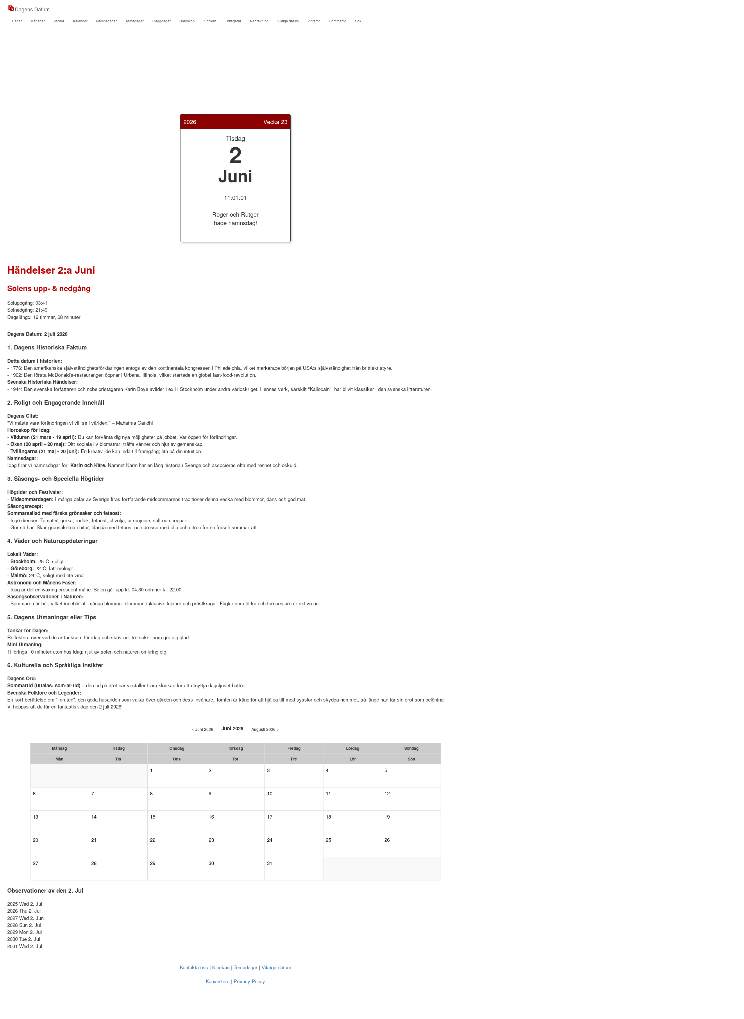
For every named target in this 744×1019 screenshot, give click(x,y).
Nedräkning (259, 20)
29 (152, 863)
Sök (358, 20)
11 (328, 793)
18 (328, 816)
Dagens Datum (32, 9)
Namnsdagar (106, 20)
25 (328, 839)
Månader (38, 20)
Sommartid (337, 20)
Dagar (17, 20)
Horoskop (187, 20)
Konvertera (218, 981)
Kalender (80, 20)
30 (211, 863)
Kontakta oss (194, 967)
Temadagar (135, 20)
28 (93, 863)
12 (387, 793)
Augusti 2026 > (265, 729)
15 (152, 816)
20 (35, 839)
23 (211, 839)
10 (269, 793)
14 (93, 816)
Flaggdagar (161, 20)
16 (211, 816)
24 (269, 839)
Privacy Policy (249, 981)
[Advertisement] (372, 73)
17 (269, 816)
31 (269, 863)
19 (387, 816)
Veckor (58, 20)
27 (35, 863)
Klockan (209, 20)
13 (35, 816)
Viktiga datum (288, 20)
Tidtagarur (233, 20)
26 (387, 839)
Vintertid (314, 20)
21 (93, 839)
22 (152, 839)
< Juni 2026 (202, 729)
